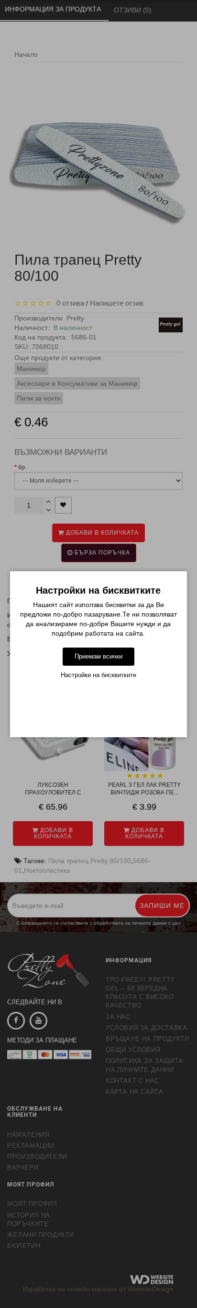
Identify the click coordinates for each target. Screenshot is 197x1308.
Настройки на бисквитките (98, 675)
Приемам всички (98, 656)
